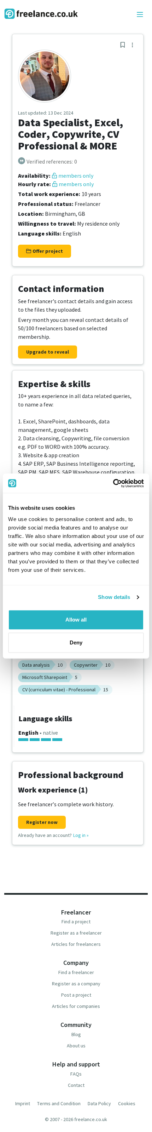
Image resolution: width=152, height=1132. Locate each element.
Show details (114, 597)
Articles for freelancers (76, 944)
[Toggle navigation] (140, 15)
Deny (76, 642)
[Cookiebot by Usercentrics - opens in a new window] (113, 483)
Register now (42, 822)
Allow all (76, 620)
